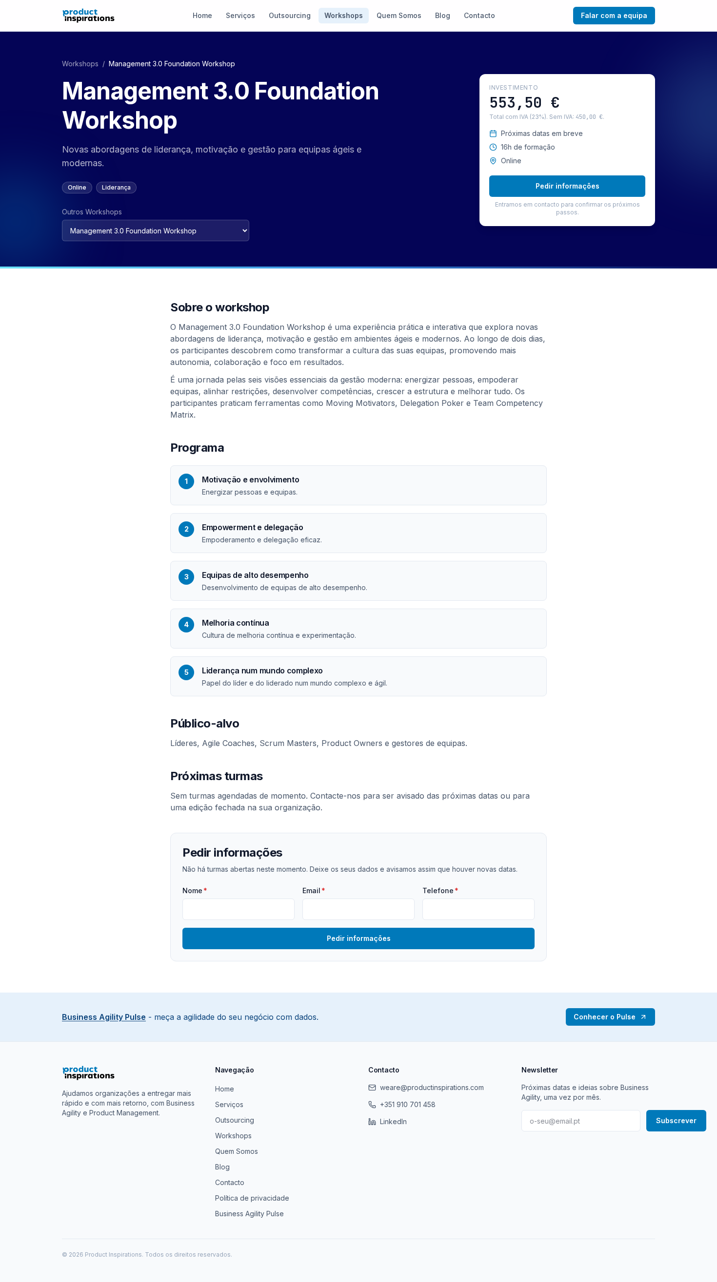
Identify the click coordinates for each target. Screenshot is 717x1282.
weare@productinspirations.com (432, 1087)
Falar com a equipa (614, 15)
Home (202, 15)
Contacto (479, 15)
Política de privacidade (252, 1198)
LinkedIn (393, 1121)
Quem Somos (399, 15)
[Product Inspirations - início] (88, 15)
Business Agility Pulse (104, 1017)
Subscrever (676, 1120)
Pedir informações (567, 186)
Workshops (343, 15)
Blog (442, 15)
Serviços (240, 15)
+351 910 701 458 (408, 1104)
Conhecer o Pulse (605, 1017)
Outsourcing (290, 15)
